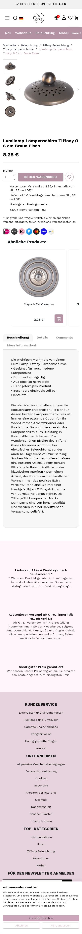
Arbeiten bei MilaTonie (41, 792)
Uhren (41, 844)
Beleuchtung (45, 33)
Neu (8, 33)
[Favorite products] (70, 17)
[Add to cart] (59, 318)
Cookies (41, 778)
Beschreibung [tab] (18, 337)
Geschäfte (41, 785)
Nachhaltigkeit (41, 806)
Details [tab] (42, 337)
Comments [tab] (64, 337)
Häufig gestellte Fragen (41, 741)
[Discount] (57, 17)
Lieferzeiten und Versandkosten (41, 712)
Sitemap (41, 799)
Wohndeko (23, 33)
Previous (20, 89)
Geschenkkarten (41, 813)
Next (78, 89)
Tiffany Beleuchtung (41, 851)
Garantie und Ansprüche (41, 726)
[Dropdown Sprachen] (21, 18)
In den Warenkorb (40, 177)
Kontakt (41, 748)
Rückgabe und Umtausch (41, 719)
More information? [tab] (21, 345)
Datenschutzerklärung (41, 771)
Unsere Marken (41, 821)
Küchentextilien (41, 837)
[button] (64, 17)
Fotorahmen (41, 858)
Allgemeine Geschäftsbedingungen (41, 764)
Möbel (64, 33)
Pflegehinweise (41, 734)
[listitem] (39, 287)
